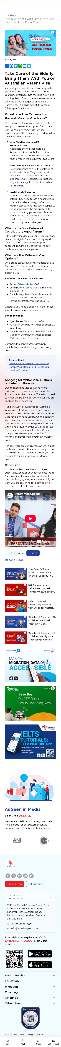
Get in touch (53, 1044)
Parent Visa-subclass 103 (24, 284)
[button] (30, 975)
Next (31, 553)
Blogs (13, 15)
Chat (38, 1044)
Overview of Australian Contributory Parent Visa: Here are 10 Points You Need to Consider (29, 367)
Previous (19, 553)
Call (23, 1044)
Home (8, 1044)
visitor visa (29, 456)
